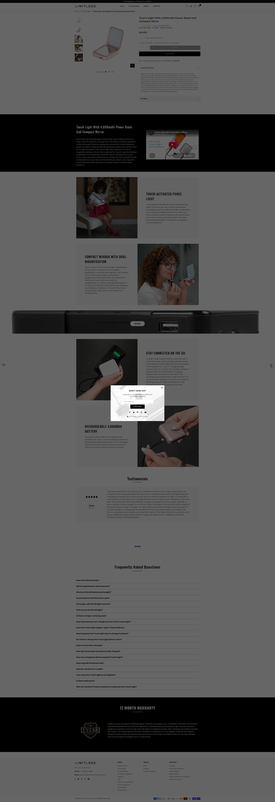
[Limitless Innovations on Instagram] (141, 412)
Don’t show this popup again (138, 416)
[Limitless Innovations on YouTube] (145, 412)
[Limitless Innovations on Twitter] (133, 412)
